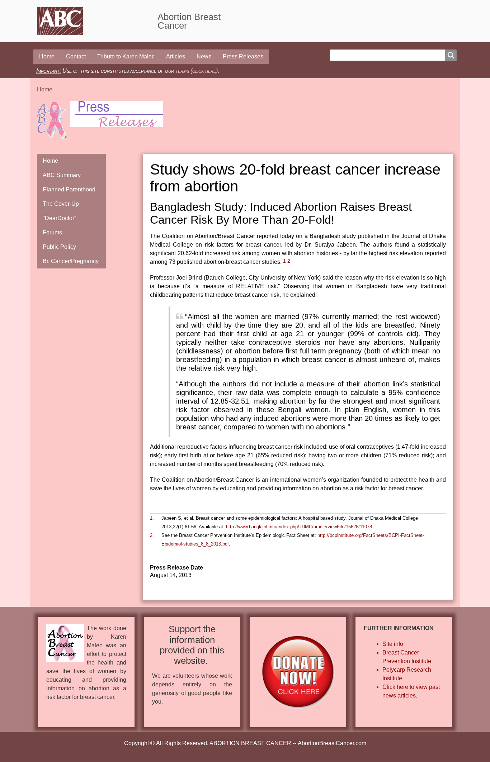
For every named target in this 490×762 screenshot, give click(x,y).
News (204, 56)
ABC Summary (62, 175)
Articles (175, 56)
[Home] (97, 21)
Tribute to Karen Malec (126, 56)
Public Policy (59, 247)
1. (152, 518)
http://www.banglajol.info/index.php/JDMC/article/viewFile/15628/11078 (299, 526)
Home (47, 56)
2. (152, 535)
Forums (52, 232)
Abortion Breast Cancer (189, 21)
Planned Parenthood (69, 189)
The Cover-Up (61, 204)
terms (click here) (196, 71)
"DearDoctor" (59, 218)
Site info (392, 644)
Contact (76, 56)
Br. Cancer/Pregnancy (71, 261)
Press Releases (243, 56)
